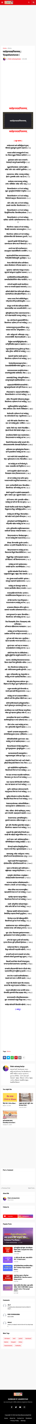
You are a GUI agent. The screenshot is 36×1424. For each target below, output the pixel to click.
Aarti (14, 1338)
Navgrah (13, 1342)
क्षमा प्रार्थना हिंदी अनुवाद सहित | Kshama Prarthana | (15, 1238)
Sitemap (23, 1420)
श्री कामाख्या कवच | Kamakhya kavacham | (9, 1121)
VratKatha (18, 1345)
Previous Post (6, 1188)
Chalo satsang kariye (17, 1066)
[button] (2, 2)
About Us (12, 1418)
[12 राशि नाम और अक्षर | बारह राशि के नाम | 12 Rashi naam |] (8, 1260)
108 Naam (7, 1338)
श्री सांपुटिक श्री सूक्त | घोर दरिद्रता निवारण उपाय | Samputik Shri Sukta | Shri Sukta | (23, 1249)
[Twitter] (8, 1057)
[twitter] (16, 1407)
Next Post (31, 1188)
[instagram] (24, 1407)
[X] (25, 1212)
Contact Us (20, 1418)
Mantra (6, 1342)
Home (4, 48)
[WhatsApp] (12, 1057)
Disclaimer (29, 1418)
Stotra (10, 48)
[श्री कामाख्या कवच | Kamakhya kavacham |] (10, 1114)
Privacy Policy (14, 1420)
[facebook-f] (11, 1407)
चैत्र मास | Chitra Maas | (9, 1103)
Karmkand (28, 1338)
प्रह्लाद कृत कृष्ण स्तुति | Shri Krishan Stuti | (26, 1104)
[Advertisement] (18, 25)
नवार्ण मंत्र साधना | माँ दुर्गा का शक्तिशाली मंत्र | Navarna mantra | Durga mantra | (23, 1277)
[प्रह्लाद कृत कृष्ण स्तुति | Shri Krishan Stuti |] (26, 1097)
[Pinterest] (16, 1057)
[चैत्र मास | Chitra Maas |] (10, 1097)
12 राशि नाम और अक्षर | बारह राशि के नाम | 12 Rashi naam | (23, 1258)
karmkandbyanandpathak (23, 1415)
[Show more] (23, 1057)
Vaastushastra (8, 1345)
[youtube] (20, 1407)
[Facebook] (4, 1057)
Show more (10, 1200)
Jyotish (20, 1338)
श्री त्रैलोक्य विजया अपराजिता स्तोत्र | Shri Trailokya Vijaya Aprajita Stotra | (23, 1267)
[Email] (20, 1057)
